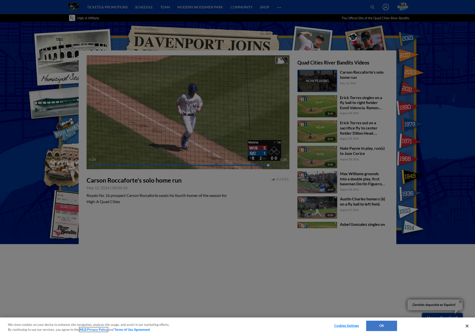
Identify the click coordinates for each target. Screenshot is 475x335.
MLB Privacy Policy (94, 330)
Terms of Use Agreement (132, 330)
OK (381, 326)
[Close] (467, 325)
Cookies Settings (346, 326)
